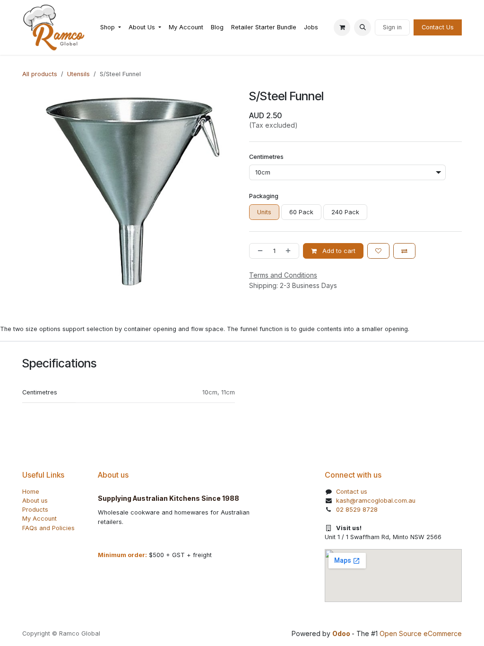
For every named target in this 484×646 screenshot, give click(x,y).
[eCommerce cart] (342, 27)
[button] (362, 27)
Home (30, 491)
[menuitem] (110, 27)
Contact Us (438, 27)
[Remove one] (258, 251)
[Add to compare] (404, 251)
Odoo (342, 633)
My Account (39, 518)
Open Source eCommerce (421, 633)
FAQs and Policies (48, 528)
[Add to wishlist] (378, 251)
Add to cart (337, 250)
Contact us (351, 491)
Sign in (392, 27)
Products (35, 509)
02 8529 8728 (357, 509)
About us (35, 500)
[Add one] (290, 251)
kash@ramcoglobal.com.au (375, 500)
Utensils (78, 74)
